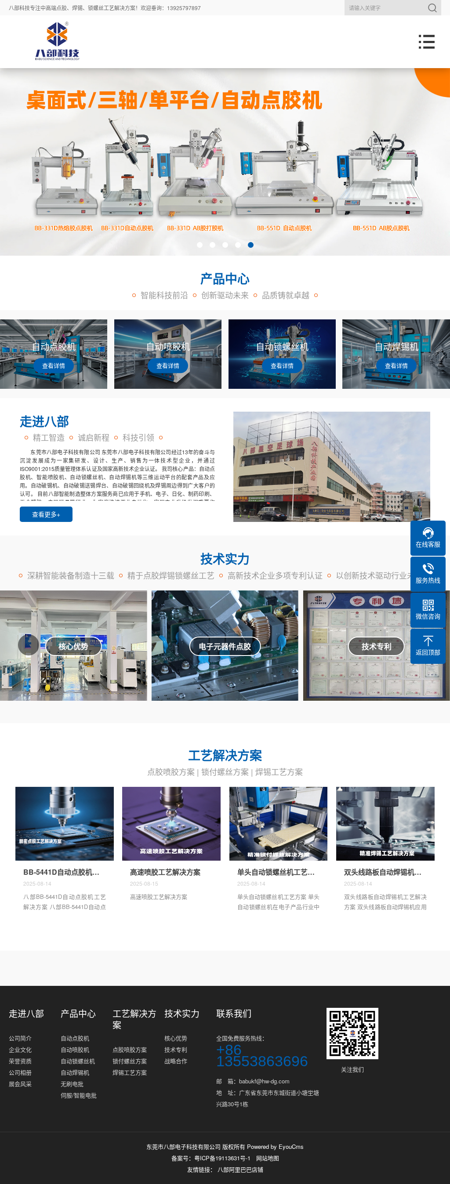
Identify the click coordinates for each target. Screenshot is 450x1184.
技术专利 (175, 1049)
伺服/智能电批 (79, 1095)
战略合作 (175, 1061)
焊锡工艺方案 (279, 771)
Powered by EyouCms (274, 1146)
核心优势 (175, 1038)
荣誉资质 (20, 1061)
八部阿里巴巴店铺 (240, 1169)
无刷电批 (72, 1083)
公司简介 (20, 1038)
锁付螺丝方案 (225, 771)
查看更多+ (46, 514)
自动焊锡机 (75, 1072)
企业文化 (20, 1049)
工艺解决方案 (134, 1019)
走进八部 (26, 1013)
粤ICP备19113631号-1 (222, 1158)
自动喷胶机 (75, 1049)
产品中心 (78, 1013)
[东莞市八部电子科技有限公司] (57, 42)
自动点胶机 (75, 1038)
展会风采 (20, 1083)
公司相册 (20, 1072)
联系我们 (233, 1013)
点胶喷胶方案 (171, 771)
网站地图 (267, 1158)
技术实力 (182, 1013)
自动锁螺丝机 (78, 1061)
